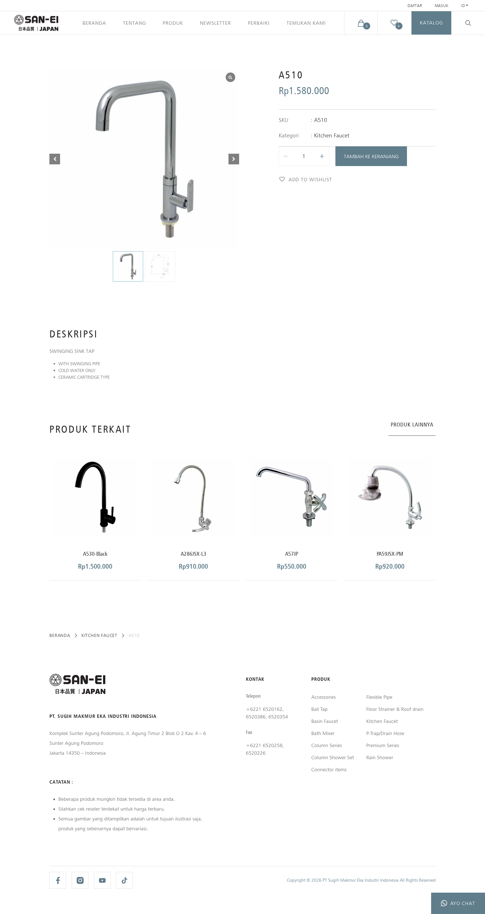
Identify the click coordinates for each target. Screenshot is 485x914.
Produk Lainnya (412, 424)
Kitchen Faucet (331, 135)
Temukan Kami (306, 23)
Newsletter (215, 23)
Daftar (415, 5)
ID (463, 5)
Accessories (323, 697)
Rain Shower (379, 757)
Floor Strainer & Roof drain (395, 709)
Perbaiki (259, 23)
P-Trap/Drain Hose (385, 733)
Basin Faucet (324, 721)
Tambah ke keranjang (371, 156)
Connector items (329, 769)
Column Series (326, 745)
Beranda (94, 23)
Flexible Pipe (379, 697)
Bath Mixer (323, 733)
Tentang (134, 23)
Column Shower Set (332, 757)
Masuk (442, 5)
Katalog (431, 23)
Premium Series (382, 745)
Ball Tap (319, 709)
